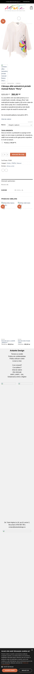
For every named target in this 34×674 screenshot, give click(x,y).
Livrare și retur (17, 361)
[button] (17, 667)
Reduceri (10, 83)
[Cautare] (28, 8)
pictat (12, 166)
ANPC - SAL (20, 374)
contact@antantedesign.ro (17, 527)
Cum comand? (17, 365)
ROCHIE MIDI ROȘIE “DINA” (24, 341)
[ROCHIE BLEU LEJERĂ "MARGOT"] (8, 270)
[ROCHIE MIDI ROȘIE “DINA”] (25, 270)
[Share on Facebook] (3, 170)
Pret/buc (10, 142)
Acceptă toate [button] (10, 670)
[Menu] (2, 8)
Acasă (3, 83)
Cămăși (18, 83)
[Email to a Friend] (6, 170)
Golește (30, 121)
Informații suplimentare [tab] (8, 181)
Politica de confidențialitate (17, 356)
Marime (3, 124)
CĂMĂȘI (13, 163)
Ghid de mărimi (6, 119)
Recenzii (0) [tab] (4, 184)
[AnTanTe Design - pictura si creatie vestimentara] (15, 8)
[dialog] (17, 661)
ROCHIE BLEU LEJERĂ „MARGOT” (8, 341)
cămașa (8, 166)
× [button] (32, 650)
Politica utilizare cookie (17, 358)
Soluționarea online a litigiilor (17, 377)
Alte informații (17, 372)
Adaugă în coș (18, 154)
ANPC (12, 374)
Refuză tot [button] (25, 670)
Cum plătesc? (17, 367)
